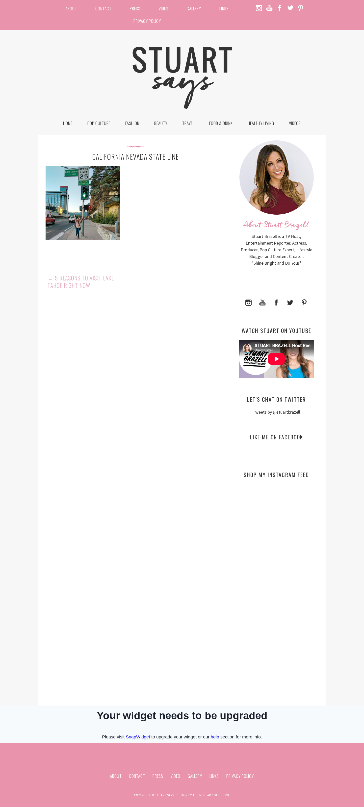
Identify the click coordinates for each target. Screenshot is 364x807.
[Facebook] (276, 302)
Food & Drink (221, 123)
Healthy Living (261, 123)
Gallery (194, 8)
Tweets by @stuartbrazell (276, 412)
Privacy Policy (147, 21)
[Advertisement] (276, 530)
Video (163, 8)
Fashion (132, 123)
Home (68, 123)
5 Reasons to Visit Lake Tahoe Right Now (81, 282)
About (71, 8)
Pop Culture (98, 123)
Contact (103, 8)
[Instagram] (248, 302)
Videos (295, 123)
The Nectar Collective (211, 795)
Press (135, 8)
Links (224, 8)
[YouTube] (262, 302)
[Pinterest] (304, 302)
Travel (188, 123)
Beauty (160, 123)
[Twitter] (290, 302)
